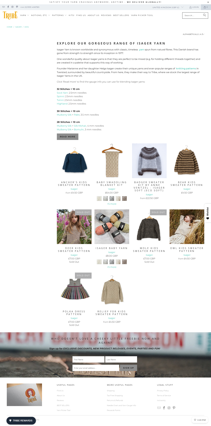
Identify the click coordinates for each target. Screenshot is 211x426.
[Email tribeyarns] (3, 7)
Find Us (60, 391)
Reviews (60, 400)
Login (195, 7)
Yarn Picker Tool (63, 410)
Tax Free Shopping (115, 395)
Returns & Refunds (115, 400)
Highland (62, 103)
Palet (77, 114)
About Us (61, 395)
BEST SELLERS (63, 405)
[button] (24, 15)
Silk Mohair (80, 125)
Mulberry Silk (64, 114)
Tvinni (60, 100)
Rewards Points (113, 410)
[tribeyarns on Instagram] (12, 7)
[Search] (204, 15)
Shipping (111, 391)
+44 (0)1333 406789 (29, 7)
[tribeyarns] (10, 15)
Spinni (60, 96)
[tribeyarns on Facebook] (8, 7)
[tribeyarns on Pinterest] (17, 7)
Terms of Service (164, 395)
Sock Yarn (62, 92)
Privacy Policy (163, 391)
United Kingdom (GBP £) (166, 7)
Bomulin (79, 129)
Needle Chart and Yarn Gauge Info (121, 405)
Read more (67, 136)
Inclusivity (161, 400)
